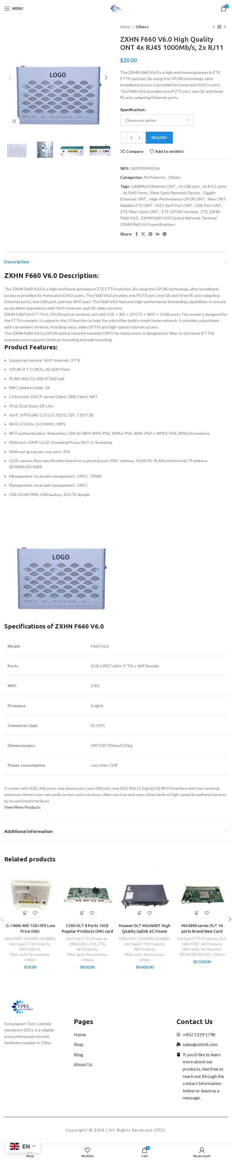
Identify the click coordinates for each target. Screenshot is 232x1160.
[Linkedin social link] (157, 234)
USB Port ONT (208, 205)
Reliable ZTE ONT (136, 205)
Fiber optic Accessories (29, 954)
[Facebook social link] (136, 234)
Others (142, 27)
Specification (132, 109)
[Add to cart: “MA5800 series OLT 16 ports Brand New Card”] (197, 913)
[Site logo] (116, 8)
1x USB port (189, 186)
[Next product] (225, 27)
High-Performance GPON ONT (177, 199)
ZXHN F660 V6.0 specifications (147, 224)
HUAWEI (31, 938)
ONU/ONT (13, 938)
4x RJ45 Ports (135, 192)
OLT (222, 938)
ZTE (92, 944)
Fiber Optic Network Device (175, 192)
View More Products (22, 807)
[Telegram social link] (164, 234)
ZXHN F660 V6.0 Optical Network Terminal (179, 217)
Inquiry (159, 137)
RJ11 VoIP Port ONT (173, 205)
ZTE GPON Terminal (179, 211)
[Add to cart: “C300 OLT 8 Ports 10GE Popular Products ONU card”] (82, 913)
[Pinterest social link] (150, 234)
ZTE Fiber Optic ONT (139, 211)
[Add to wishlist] (35, 913)
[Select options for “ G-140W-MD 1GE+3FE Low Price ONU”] (25, 913)
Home (125, 27)
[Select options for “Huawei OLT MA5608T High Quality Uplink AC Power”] (140, 913)
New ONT (217, 199)
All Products (154, 177)
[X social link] (143, 234)
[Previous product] (213, 27)
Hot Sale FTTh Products (30, 944)
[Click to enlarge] (14, 121)
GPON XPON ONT (195, 954)
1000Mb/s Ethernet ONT (153, 186)
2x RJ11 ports (215, 186)
